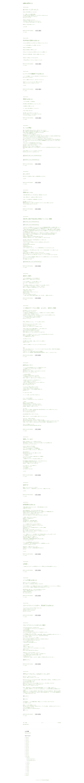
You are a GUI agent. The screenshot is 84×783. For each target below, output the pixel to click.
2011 (27, 756)
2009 (27, 775)
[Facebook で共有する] (39, 30)
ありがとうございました (30, 9)
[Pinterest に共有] (40, 30)
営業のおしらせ (28, 192)
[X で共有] (38, 30)
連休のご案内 (27, 276)
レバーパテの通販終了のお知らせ (33, 74)
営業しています (28, 439)
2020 (27, 743)
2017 (27, 747)
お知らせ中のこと (28, 3)
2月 (27, 770)
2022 (27, 740)
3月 (27, 769)
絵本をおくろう (28, 365)
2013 (27, 753)
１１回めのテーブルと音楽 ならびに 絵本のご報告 (39, 308)
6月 (27, 766)
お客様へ (25, 564)
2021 (27, 741)
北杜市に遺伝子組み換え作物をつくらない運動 (37, 219)
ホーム (42, 722)
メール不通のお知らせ (30, 580)
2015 (27, 750)
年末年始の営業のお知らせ (31, 40)
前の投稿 (59, 722)
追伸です (25, 485)
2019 (27, 744)
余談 (26, 65)
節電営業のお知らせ (29, 504)
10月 (28, 763)
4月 (27, 767)
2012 (27, 754)
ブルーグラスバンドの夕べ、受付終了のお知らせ (38, 605)
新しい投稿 (25, 722)
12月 (28, 757)
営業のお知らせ (28, 99)
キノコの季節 (27, 128)
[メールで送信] (36, 30)
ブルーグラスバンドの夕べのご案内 (34, 625)
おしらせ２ (26, 174)
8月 (27, 764)
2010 (27, 773)
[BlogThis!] (37, 30)
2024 (27, 737)
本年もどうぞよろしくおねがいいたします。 (37, 674)
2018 (27, 746)
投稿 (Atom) (27, 724)
